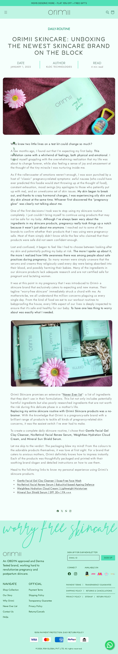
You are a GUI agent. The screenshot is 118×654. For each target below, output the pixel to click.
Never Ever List (10, 606)
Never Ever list (72, 394)
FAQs (5, 617)
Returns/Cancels (36, 611)
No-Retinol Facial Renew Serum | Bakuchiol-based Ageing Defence (55, 484)
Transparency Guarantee (40, 600)
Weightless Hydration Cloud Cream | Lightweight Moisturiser (52, 488)
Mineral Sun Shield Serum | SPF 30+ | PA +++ (44, 492)
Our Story (7, 595)
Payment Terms (36, 589)
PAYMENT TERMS (73, 584)
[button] (6, 12)
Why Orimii (8, 600)
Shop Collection (11, 589)
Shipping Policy (36, 595)
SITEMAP (89, 596)
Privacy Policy (35, 606)
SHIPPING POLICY (74, 590)
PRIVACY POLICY (73, 596)
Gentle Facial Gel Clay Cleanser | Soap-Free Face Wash (49, 481)
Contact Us (8, 611)
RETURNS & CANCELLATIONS (99, 590)
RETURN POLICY (104, 596)
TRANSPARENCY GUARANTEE (98, 584)
